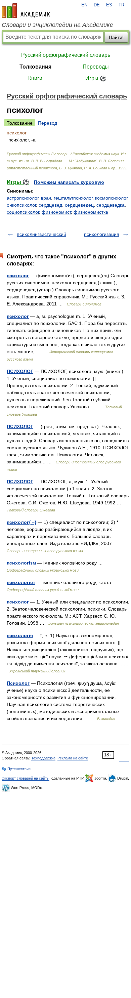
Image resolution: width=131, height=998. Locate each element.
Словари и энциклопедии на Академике (57, 25)
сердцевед (50, 205)
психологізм (21, 563)
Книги (35, 78)
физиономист (56, 212)
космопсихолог (111, 198)
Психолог (18, 683)
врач (46, 198)
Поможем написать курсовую (69, 182)
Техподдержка (43, 758)
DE (97, 5)
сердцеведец (79, 205)
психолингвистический (41, 234)
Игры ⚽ (95, 78)
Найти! (116, 37)
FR (121, 5)
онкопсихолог (21, 205)
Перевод (47, 123)
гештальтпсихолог (73, 198)
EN (84, 5)
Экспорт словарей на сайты (25, 778)
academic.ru (26, 10)
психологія (20, 635)
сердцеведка (110, 205)
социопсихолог (23, 212)
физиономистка (91, 212)
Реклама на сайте (72, 758)
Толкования (35, 67)
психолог (18, 275)
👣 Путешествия (16, 769)
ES (109, 5)
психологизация (101, 234)
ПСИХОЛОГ (20, 371)
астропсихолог (22, 198)
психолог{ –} (21, 522)
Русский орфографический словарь (65, 55)
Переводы (96, 67)
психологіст (21, 582)
